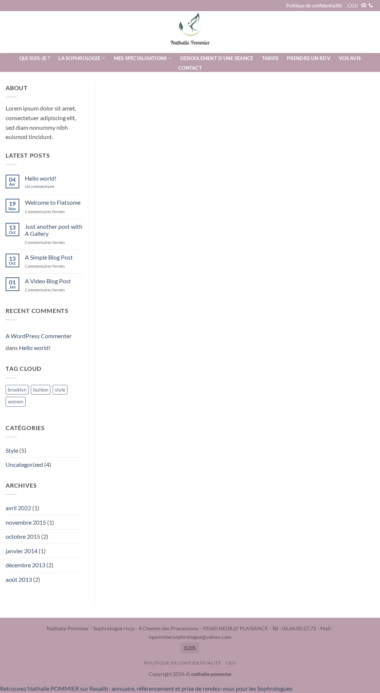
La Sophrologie (79, 58)
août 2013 (19, 579)
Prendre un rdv (308, 58)
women (15, 402)
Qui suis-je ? (34, 58)
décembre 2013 (25, 564)
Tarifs (270, 58)
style (60, 390)
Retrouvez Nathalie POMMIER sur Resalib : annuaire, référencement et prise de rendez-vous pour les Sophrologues (146, 688)
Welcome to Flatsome (53, 202)
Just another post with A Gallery (53, 230)
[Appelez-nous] (370, 5)
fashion (40, 390)
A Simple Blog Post (49, 257)
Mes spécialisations (140, 58)
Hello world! (40, 178)
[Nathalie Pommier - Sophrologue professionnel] (190, 32)
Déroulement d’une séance (216, 58)
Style (12, 450)
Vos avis (350, 58)
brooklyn (17, 390)
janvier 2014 (21, 550)
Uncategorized (24, 464)
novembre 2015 (26, 522)
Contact (190, 68)
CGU (352, 6)
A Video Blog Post (48, 280)
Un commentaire (45, 186)
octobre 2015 (23, 536)
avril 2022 (18, 507)
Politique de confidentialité (314, 6)
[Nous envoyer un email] (363, 5)
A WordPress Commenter (39, 335)
